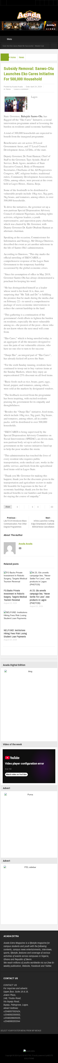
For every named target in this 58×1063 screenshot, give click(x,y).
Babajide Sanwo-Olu (31, 116)
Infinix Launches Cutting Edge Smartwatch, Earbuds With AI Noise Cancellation (42, 522)
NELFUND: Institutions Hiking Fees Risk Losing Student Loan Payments (15, 633)
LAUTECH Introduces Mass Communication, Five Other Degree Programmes (15, 522)
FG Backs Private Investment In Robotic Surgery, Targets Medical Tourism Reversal (15, 595)
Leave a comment (21, 89)
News (21, 57)
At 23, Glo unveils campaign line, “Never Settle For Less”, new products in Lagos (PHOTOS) (40, 597)
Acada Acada (25, 543)
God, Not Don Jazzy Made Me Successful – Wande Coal (23, 46)
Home (13, 57)
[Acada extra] (29, 16)
